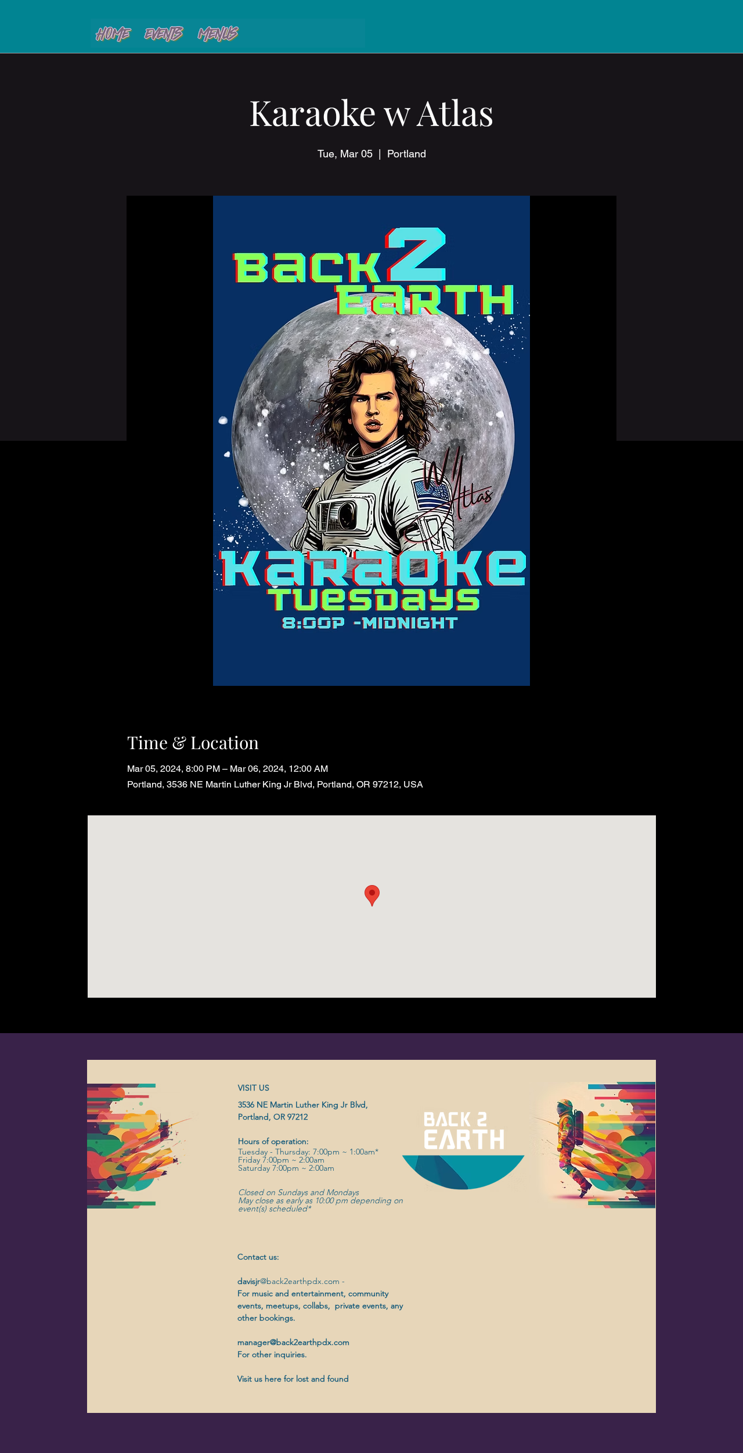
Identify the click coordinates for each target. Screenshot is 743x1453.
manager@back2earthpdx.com (293, 1342)
